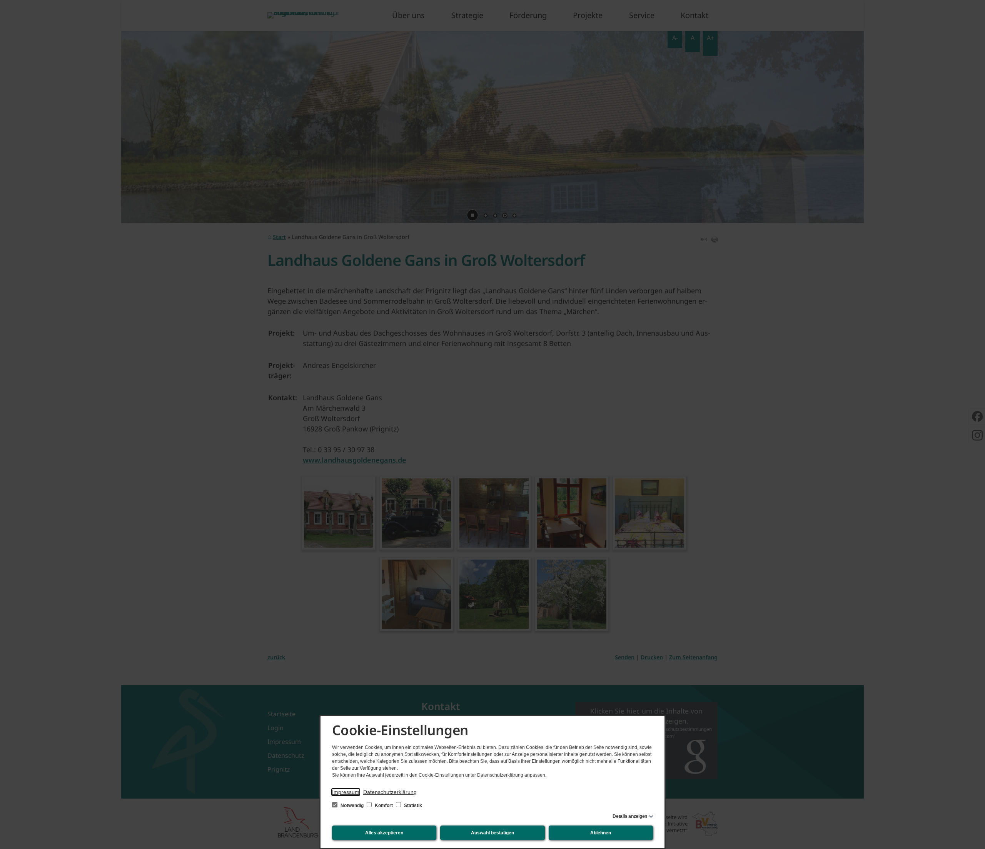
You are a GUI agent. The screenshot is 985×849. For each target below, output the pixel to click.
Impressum (345, 792)
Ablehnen (600, 833)
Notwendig (352, 805)
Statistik (412, 805)
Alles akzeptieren (384, 833)
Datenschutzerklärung (390, 792)
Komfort (384, 805)
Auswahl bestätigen (492, 833)
